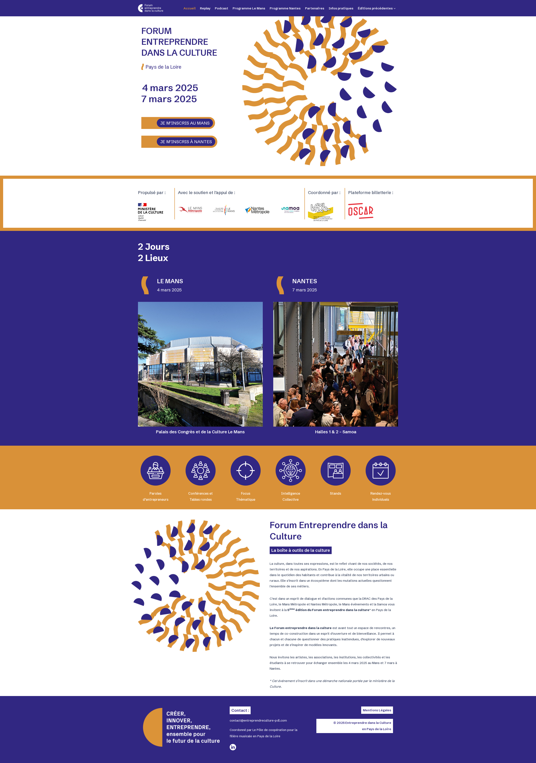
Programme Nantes (285, 8)
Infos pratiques (341, 8)
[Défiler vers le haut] (517, 752)
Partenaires (314, 8)
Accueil (189, 8)
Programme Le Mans (249, 8)
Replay (205, 8)
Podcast (221, 8)
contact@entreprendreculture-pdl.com (258, 720)
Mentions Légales (377, 710)
